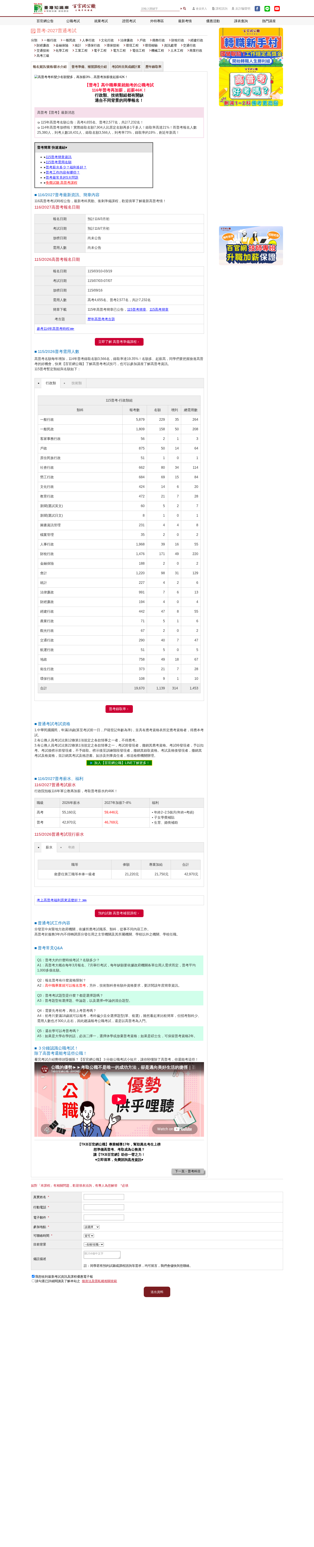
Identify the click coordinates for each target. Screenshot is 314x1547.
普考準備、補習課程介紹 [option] (89, 66)
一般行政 (50, 40)
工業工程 (81, 50)
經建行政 (196, 40)
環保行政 (93, 45)
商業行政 (195, 50)
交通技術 (43, 50)
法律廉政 (126, 40)
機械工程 (157, 50)
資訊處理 (170, 45)
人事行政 (88, 40)
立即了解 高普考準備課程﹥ (119, 342)
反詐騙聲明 (242, 8)
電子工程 (100, 50)
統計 (78, 45)
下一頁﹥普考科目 (188, 1171)
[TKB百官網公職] (83, 9)
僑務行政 (158, 40)
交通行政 (189, 45)
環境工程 (132, 45)
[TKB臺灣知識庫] (51, 8)
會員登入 (201, 8)
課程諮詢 (221, 8)
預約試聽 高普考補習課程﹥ (119, 913)
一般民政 (69, 40)
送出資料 (157, 1292)
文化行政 (107, 40)
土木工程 (176, 50)
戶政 (142, 40)
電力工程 (119, 50)
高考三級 (43, 55)
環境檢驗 (151, 45)
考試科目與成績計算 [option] (126, 66)
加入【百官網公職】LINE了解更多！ (122, 763)
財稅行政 (177, 40)
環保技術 (113, 45)
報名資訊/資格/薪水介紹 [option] (50, 66)
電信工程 (138, 50)
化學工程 (62, 50)
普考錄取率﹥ (119, 709)
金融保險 (62, 45)
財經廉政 (43, 45)
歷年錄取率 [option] (153, 66)
